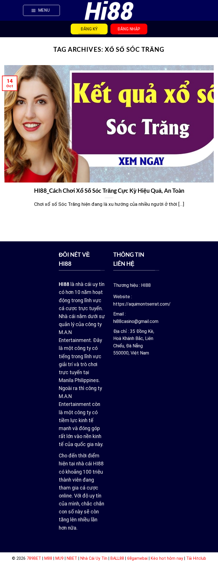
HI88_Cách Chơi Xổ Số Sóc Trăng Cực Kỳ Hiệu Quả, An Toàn (109, 190)
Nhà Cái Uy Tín (93, 558)
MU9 (59, 558)
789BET (34, 558)
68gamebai (137, 558)
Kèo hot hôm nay (167, 558)
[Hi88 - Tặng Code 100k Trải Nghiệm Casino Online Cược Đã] (109, 10)
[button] (41, 10)
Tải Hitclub (196, 558)
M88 (48, 558)
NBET (72, 558)
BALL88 (117, 558)
